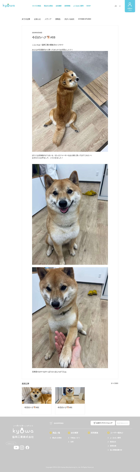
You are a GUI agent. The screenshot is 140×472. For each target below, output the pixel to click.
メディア (48, 19)
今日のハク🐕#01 (65, 407)
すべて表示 (114, 383)
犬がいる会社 (69, 19)
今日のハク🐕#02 (31, 407)
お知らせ (37, 19)
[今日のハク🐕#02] (37, 395)
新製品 (57, 19)
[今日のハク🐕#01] (70, 395)
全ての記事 (26, 19)
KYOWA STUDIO (84, 19)
